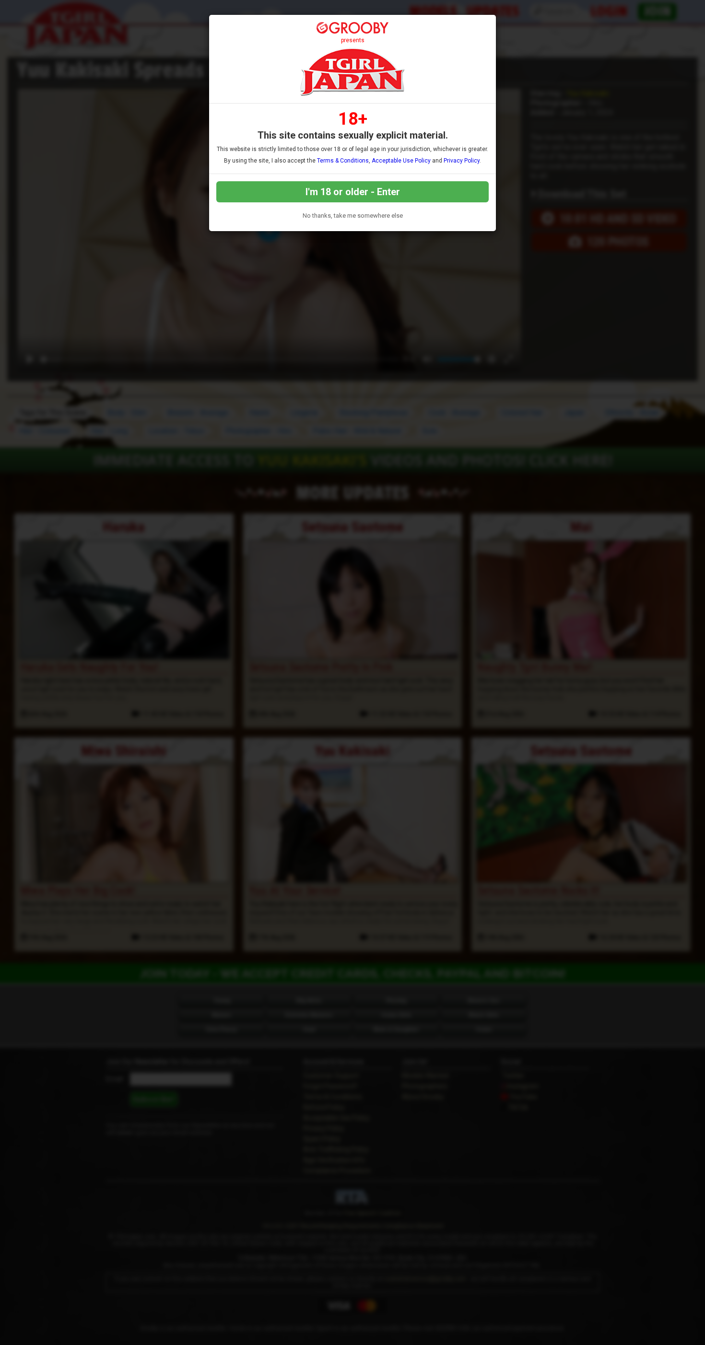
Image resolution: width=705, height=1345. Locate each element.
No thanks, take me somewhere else (353, 215)
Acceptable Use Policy (401, 160)
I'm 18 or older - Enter (353, 192)
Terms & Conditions (343, 160)
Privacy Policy (462, 160)
